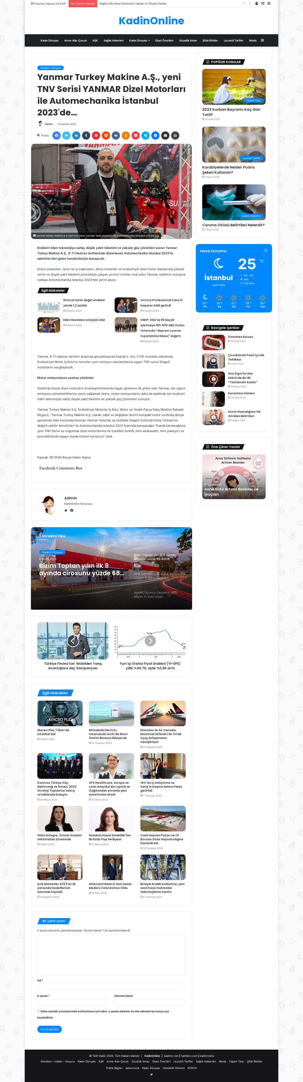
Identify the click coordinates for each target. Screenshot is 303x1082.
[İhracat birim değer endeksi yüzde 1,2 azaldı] (49, 305)
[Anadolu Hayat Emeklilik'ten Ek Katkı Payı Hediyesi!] (111, 818)
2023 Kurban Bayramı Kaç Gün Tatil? (231, 112)
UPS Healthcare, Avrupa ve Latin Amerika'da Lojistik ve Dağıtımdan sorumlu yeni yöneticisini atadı (109, 789)
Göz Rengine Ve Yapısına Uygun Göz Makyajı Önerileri (231, 492)
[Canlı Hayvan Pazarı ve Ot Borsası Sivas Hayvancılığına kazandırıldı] (163, 818)
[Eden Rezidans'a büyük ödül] (49, 325)
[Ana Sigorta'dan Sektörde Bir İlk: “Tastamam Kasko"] (213, 379)
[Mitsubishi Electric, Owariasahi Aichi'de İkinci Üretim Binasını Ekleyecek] (111, 713)
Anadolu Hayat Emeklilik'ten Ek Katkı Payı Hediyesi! (110, 837)
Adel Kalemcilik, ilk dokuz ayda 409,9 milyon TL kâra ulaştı (80, 569)
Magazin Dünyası (50, 67)
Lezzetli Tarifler (233, 40)
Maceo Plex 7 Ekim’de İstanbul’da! (53, 732)
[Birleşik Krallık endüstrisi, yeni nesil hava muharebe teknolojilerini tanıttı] (163, 867)
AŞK (95, 40)
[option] (111, 568)
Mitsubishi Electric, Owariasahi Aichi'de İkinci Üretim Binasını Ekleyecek (108, 734)
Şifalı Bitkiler (210, 40)
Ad (40, 980)
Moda (252, 40)
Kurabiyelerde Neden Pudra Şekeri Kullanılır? (228, 170)
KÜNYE (192, 1068)
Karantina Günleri (241, 393)
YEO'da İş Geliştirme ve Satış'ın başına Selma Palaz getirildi (161, 787)
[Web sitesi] (66, 510)
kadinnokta (207, 1055)
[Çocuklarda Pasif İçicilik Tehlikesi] (213, 361)
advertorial (132, 1068)
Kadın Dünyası (50, 40)
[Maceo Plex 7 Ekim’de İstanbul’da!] (60, 713)
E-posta (43, 995)
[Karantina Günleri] (213, 399)
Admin (49, 124)
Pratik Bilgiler (114, 1068)
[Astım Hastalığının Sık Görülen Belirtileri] (213, 417)
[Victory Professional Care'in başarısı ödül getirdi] (126, 305)
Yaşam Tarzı (236, 1061)
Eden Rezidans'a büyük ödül (84, 320)
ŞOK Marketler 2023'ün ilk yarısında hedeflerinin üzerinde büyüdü (56, 888)
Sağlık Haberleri (113, 40)
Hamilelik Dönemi (174, 1068)
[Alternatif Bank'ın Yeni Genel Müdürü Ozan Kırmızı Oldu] (111, 867)
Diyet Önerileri (164, 40)
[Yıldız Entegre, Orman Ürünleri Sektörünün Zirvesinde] (60, 818)
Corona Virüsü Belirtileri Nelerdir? (233, 224)
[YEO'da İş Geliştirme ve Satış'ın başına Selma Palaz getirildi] (163, 766)
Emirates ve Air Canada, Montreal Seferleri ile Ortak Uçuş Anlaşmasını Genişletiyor (160, 736)
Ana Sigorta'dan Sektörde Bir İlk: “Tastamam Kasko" (242, 377)
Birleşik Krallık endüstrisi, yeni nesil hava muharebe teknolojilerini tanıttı (162, 888)
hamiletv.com (189, 1055)
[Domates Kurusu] (213, 342)
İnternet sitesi (123, 995)
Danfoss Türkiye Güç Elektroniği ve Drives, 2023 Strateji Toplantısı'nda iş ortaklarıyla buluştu (56, 789)
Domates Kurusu (241, 337)
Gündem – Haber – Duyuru (58, 1061)
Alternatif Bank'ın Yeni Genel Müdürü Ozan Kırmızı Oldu (110, 886)
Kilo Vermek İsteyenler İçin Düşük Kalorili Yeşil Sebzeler (134, 3)
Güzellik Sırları (188, 40)
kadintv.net (171, 1055)
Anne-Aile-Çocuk (75, 40)
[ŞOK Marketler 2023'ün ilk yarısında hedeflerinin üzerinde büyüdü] (60, 867)
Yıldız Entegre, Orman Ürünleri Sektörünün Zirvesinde (59, 837)
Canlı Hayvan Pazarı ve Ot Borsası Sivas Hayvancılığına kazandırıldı (161, 839)
